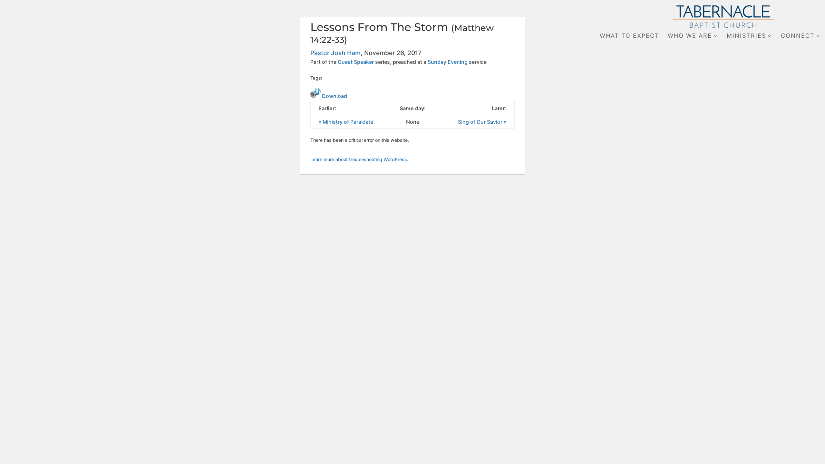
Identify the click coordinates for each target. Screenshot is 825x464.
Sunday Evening (448, 62)
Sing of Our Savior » (482, 122)
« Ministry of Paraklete (345, 122)
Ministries (746, 36)
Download (334, 96)
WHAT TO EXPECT (629, 36)
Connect (798, 36)
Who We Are (690, 36)
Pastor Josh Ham (335, 53)
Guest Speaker (356, 62)
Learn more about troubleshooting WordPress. (359, 159)
